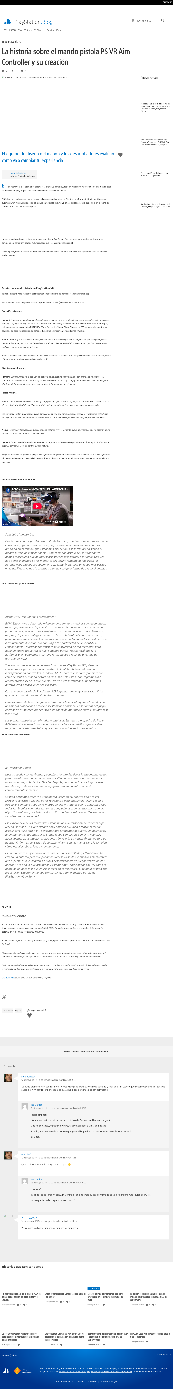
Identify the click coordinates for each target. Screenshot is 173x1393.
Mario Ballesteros (18, 173)
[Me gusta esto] (24, 1305)
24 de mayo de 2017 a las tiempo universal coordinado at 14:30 (49, 1221)
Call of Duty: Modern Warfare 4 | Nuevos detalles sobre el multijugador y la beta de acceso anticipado (20, 1336)
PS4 (20, 30)
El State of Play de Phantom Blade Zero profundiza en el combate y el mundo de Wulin (105, 1296)
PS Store (28, 30)
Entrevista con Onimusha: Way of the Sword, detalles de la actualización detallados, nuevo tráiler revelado (64, 1336)
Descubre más (8, 977)
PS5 (5, 30)
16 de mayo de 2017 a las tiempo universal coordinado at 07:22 (58, 1182)
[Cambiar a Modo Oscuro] (132, 20)
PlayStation (33, 21)
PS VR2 (12, 30)
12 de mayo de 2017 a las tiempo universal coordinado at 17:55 (48, 1157)
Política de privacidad (87, 1381)
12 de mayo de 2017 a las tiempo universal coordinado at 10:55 (48, 1079)
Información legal (108, 1381)
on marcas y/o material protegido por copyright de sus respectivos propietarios (95, 1371)
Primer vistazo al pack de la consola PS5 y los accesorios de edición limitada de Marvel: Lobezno (21, 1296)
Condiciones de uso (65, 1381)
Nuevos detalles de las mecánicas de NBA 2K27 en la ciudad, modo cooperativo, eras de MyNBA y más (108, 1336)
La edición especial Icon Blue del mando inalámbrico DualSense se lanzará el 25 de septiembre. (148, 1296)
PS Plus (37, 30)
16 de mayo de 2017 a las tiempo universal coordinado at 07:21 (58, 1107)
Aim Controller (8, 1011)
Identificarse (144, 20)
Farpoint (18, 1011)
